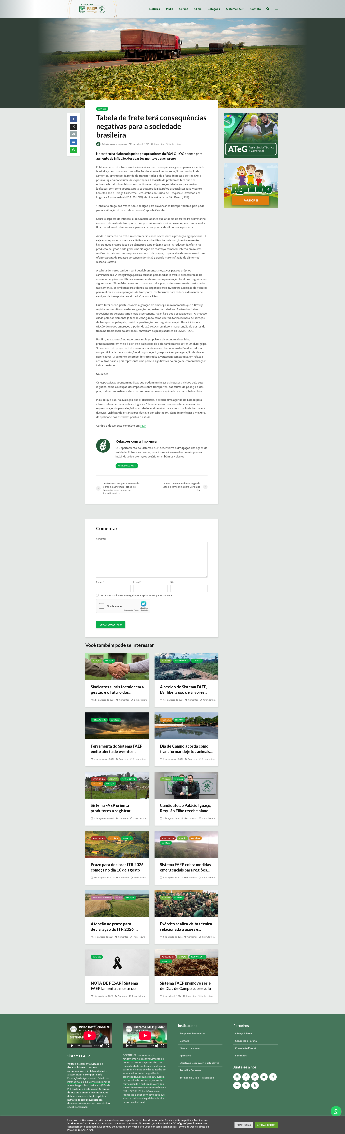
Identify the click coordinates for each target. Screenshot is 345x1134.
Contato (255, 9)
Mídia (169, 9)
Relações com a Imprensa (114, 144)
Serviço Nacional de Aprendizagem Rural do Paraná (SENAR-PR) (88, 1085)
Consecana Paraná (246, 1040)
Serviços (102, 109)
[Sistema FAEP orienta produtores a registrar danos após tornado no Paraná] (117, 785)
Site (172, 582)
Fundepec (241, 1055)
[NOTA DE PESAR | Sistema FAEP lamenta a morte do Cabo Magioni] (117, 962)
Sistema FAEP (235, 9)
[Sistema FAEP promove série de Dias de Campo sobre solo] (186, 962)
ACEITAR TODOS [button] (266, 1125)
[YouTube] (264, 1077)
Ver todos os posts (126, 466)
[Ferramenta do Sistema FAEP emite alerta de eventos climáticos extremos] (117, 725)
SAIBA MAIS (87, 1129)
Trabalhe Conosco (190, 1070)
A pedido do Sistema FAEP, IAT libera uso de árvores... (183, 689)
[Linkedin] (255, 1077)
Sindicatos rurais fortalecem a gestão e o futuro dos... (117, 689)
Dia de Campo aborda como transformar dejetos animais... (186, 749)
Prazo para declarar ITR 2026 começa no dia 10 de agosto (117, 867)
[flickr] (237, 1085)
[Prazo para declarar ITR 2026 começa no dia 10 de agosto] (117, 844)
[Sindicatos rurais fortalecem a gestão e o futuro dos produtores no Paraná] (117, 666)
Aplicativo (185, 1055)
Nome (100, 582)
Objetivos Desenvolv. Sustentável (199, 1063)
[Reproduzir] (72, 1046)
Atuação (96, 660)
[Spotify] (246, 1085)
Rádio (118, 897)
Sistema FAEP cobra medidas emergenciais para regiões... (185, 867)
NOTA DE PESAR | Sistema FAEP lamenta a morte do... (114, 986)
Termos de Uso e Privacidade (197, 1077)
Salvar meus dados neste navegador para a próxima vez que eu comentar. (136, 595)
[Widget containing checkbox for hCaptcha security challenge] (123, 606)
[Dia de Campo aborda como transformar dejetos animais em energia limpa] (186, 725)
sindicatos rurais (89, 1089)
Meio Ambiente (181, 660)
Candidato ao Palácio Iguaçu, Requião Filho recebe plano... (185, 808)
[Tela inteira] (107, 1046)
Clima (197, 9)
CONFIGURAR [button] (244, 1125)
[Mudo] (101, 1046)
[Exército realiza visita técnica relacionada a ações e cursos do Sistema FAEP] (186, 903)
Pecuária (166, 720)
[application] (89, 1035)
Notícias (154, 9)
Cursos (183, 9)
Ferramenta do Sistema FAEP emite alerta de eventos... (116, 749)
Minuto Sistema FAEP (102, 897)
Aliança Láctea (243, 1033)
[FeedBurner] (255, 1085)
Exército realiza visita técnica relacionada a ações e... (186, 926)
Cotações (214, 9)
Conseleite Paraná (245, 1048)
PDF (143, 425)
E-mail (137, 582)
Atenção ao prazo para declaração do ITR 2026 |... (114, 926)
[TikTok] (273, 1077)
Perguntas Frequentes (192, 1033)
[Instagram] (237, 1077)
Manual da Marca (190, 1048)
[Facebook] (246, 1077)
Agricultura (99, 779)
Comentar (159, 144)
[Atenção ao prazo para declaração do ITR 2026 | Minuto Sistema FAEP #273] (117, 903)
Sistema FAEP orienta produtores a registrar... (112, 808)
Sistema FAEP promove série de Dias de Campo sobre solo (185, 986)
